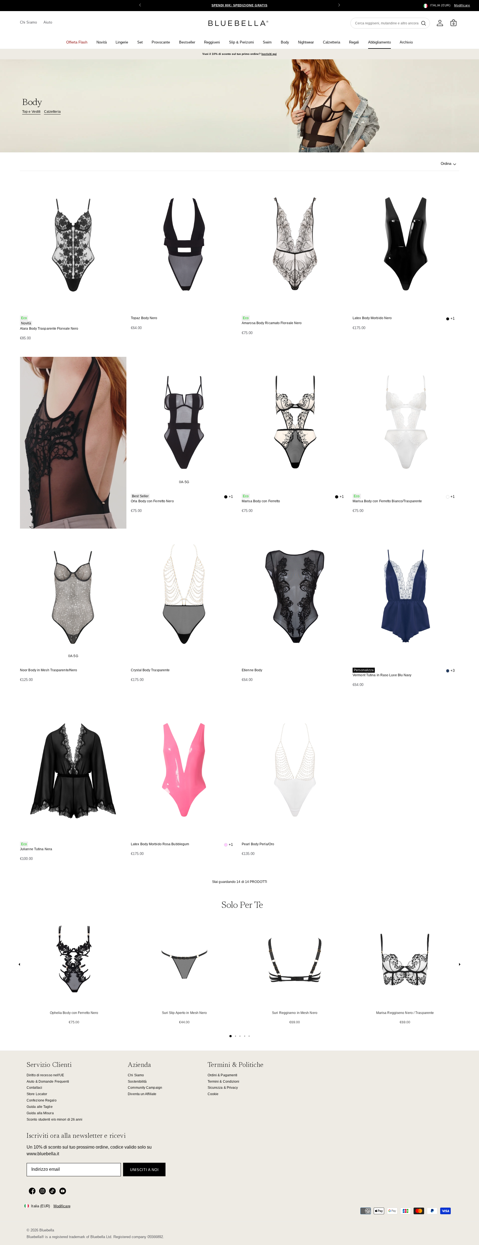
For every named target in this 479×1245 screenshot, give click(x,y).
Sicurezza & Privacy (223, 1088)
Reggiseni (212, 42)
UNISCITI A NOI (144, 1170)
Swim (267, 42)
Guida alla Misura (40, 1113)
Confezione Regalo (42, 1100)
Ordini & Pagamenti (223, 1075)
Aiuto (48, 22)
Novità (101, 42)
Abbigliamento (379, 42)
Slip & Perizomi (241, 42)
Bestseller (187, 42)
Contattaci (34, 1088)
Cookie (213, 1094)
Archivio (406, 42)
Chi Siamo (28, 22)
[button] (339, 5)
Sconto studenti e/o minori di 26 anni (55, 1119)
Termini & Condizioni (224, 1081)
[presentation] (19, 965)
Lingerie (122, 42)
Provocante (161, 42)
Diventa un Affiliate (142, 1094)
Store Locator (37, 1094)
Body (285, 42)
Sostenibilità (137, 1081)
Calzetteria (331, 42)
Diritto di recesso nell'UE (45, 1075)
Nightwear (306, 42)
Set (140, 42)
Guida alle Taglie (40, 1107)
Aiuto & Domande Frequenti (48, 1081)
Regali (354, 42)
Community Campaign (145, 1088)
